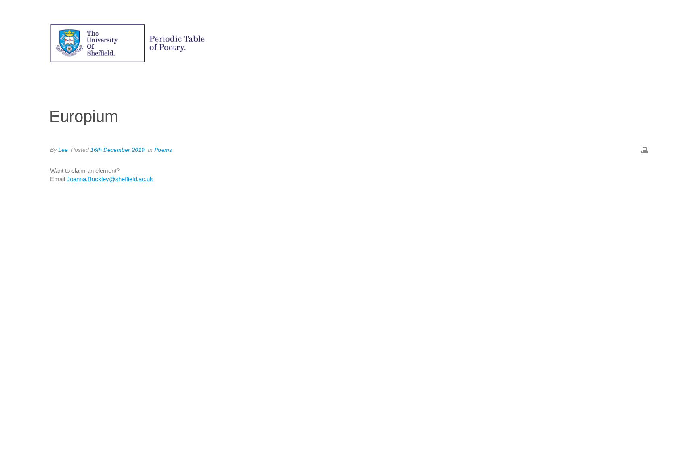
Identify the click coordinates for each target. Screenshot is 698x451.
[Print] (644, 149)
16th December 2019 (117, 150)
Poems (163, 150)
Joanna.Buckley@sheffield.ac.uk (110, 179)
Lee (63, 150)
